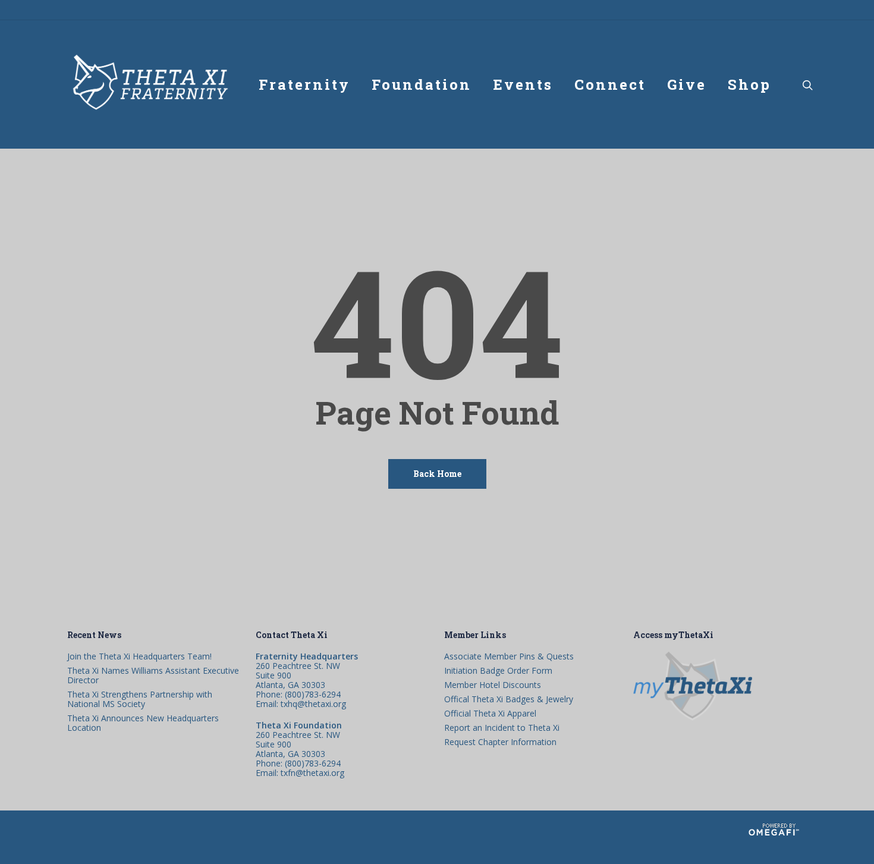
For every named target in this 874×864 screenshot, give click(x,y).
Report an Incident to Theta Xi (501, 728)
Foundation (421, 84)
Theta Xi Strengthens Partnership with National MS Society (139, 699)
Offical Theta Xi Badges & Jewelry (508, 699)
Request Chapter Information (500, 742)
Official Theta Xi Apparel (490, 713)
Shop (749, 84)
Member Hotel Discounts (492, 685)
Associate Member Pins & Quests (509, 656)
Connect (610, 84)
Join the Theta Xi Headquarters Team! (139, 656)
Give (686, 84)
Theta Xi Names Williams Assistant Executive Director (153, 675)
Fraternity (304, 84)
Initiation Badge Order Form (498, 671)
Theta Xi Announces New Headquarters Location (143, 723)
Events (523, 84)
